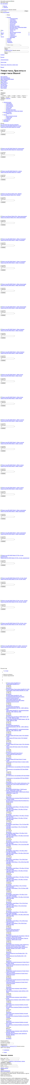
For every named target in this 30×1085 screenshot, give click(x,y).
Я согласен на (13, 1061)
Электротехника (14, 18)
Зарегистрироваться (5, 1070)
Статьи (5, 1052)
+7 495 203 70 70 (13, 1046)
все (7, 670)
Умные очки (13, 33)
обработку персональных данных (17, 1061)
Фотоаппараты (13, 22)
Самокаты (12, 34)
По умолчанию (4, 3)
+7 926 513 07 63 (4, 9)
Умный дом (12, 29)
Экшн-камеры (13, 21)
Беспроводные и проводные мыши (18, 27)
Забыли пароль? (4, 1068)
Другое (11, 31)
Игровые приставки (14, 26)
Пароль (3, 1066)
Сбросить (8, 98)
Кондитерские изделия (15, 32)
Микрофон (12, 37)
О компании (6, 1049)
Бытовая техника (14, 28)
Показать (3, 93)
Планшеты (12, 24)
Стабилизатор (13, 36)
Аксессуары (13, 23)
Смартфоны (13, 19)
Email (2, 1065)
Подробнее (8, 688)
